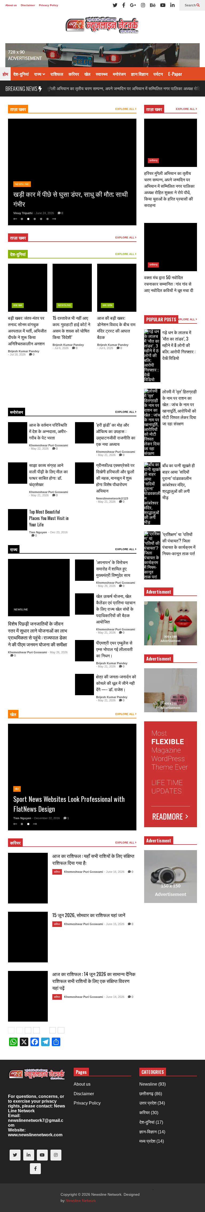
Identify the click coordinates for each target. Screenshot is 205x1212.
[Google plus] (133, 5)
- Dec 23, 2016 (58, 532)
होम (5, 74)
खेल (87, 74)
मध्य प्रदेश (147, 1141)
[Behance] (152, 5)
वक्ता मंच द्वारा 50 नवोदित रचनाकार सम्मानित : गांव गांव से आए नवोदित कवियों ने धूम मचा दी (168, 283)
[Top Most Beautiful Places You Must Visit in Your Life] (17, 519)
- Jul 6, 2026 (61, 348)
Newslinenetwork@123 (112, 498)
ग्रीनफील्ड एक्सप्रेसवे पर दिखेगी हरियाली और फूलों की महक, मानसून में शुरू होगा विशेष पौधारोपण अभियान (115, 478)
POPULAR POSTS (161, 319)
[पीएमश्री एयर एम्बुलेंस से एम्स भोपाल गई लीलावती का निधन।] (84, 650)
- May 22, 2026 (39, 448)
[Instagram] (143, 5)
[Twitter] (115, 5)
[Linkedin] (172, 5)
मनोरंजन (119, 74)
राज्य (38, 74)
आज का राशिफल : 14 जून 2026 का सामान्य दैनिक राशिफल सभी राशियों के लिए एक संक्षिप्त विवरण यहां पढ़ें (93, 980)
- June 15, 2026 (114, 924)
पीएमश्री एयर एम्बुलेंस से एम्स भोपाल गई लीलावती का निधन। (114, 649)
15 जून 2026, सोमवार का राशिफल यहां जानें (88, 914)
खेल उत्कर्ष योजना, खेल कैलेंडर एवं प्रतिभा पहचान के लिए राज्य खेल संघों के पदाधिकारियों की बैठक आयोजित (115, 609)
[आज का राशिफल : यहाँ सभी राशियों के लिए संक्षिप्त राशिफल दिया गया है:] (28, 878)
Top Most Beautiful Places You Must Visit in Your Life (49, 518)
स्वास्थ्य (102, 74)
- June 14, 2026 (114, 996)
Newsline (22, 174)
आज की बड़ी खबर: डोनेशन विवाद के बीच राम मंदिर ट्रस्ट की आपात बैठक (116, 327)
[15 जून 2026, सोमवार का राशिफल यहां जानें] (28, 937)
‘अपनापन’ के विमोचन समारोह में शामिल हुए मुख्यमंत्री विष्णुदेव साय (113, 568)
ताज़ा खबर (18, 109)
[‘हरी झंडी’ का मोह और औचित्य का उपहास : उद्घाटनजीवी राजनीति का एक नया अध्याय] (84, 432)
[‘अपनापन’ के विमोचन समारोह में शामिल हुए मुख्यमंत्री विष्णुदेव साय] (84, 570)
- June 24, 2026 (44, 213)
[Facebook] (123, 5)
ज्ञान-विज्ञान (148, 1132)
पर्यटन (158, 74)
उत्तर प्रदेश (107, 305)
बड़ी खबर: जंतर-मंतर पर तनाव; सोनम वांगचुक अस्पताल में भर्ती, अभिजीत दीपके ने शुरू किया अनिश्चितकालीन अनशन (27, 331)
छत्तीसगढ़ (153, 160)
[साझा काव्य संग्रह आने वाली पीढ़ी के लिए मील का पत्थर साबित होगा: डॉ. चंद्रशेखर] (17, 473)
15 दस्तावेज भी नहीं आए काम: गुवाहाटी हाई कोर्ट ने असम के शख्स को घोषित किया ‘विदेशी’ (71, 327)
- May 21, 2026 (106, 455)
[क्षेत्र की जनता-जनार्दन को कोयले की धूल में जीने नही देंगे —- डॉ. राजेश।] (84, 684)
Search (190, 5)
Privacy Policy (48, 5)
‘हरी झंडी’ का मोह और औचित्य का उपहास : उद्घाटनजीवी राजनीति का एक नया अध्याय (115, 434)
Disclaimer (28, 5)
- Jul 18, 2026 (17, 354)
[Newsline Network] (102, 27)
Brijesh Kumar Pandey (23, 351)
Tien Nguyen (38, 532)
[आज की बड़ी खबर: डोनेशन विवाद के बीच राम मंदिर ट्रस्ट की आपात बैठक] (116, 288)
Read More (33, 397)
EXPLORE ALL (125, 108)
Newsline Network (81, 1200)
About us (11, 5)
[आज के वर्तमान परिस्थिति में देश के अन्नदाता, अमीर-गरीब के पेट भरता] (17, 432)
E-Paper (175, 74)
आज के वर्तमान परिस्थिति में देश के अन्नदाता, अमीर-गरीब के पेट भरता (48, 431)
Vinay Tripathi (23, 213)
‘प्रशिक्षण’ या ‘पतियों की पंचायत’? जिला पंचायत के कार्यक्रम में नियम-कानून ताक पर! (178, 544)
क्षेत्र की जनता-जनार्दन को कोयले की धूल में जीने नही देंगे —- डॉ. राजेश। (116, 683)
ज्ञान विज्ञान (139, 74)
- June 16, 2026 (114, 871)
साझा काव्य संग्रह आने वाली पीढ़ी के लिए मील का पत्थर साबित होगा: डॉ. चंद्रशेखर (48, 474)
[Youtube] (162, 5)
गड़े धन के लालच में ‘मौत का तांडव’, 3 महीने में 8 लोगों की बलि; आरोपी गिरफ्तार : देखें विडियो (178, 345)
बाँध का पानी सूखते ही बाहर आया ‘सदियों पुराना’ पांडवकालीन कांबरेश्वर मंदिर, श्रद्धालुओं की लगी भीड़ (178, 481)
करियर (74, 74)
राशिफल (56, 74)
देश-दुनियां (21, 74)
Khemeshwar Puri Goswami (48, 445)
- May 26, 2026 (58, 652)
